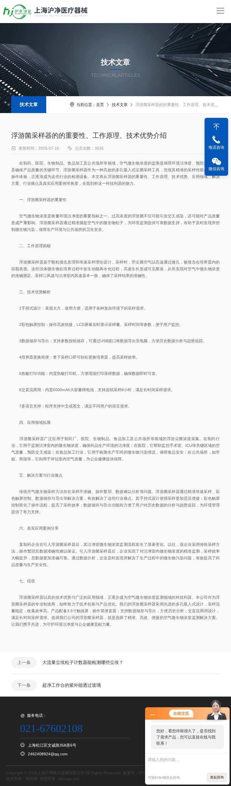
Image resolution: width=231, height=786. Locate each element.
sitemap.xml (68, 778)
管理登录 (47, 778)
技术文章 (29, 104)
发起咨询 (217, 777)
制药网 (31, 778)
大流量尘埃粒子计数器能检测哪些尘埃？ (82, 662)
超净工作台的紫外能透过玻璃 (71, 685)
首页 (100, 104)
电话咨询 (216, 147)
